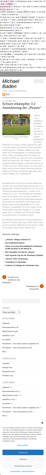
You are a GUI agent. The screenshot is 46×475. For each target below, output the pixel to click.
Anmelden (5, 363)
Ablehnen (23, 459)
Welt (4, 351)
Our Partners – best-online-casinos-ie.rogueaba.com (20, 343)
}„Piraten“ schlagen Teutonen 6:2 (17, 239)
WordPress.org (7, 375)
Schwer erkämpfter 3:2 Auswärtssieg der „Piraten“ (21, 106)
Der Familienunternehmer (15, 242)
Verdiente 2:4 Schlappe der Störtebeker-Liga (22, 265)
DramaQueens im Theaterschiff (34, 287)
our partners (6, 339)
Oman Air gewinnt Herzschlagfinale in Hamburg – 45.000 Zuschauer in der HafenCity (24, 247)
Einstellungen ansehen (23, 466)
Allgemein (6, 323)
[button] (42, 423)
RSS (7, 94)
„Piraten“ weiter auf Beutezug (16, 258)
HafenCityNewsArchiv (10, 331)
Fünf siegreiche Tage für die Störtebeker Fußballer (24, 255)
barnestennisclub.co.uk (10, 327)
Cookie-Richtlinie (15, 471)
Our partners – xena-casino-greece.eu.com (17, 347)
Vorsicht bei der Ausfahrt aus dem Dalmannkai (11, 280)
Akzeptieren (23, 452)
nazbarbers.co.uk (8, 335)
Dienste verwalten (22, 445)
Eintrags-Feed (7, 367)
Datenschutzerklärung (28, 471)
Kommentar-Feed (8, 371)
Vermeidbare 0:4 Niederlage (15, 262)
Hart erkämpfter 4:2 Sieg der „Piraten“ (20, 252)
